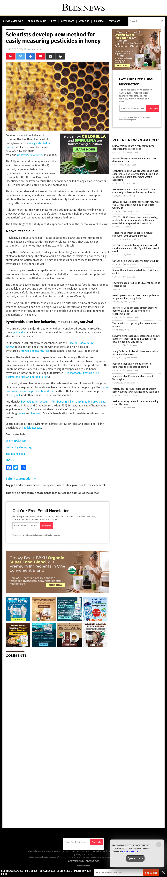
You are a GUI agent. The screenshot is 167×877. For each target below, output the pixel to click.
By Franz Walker (130, 264)
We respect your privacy (66, 857)
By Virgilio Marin (130, 345)
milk (18, 395)
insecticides (63, 485)
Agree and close (135, 858)
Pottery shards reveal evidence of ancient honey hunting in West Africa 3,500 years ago (135, 390)
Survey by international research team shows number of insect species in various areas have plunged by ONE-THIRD (136, 339)
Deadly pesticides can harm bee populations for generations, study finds (135, 297)
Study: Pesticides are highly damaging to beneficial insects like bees (133, 147)
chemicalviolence (12, 21)
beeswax (36, 413)
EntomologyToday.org (19, 447)
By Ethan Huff (129, 255)
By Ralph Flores (131, 330)
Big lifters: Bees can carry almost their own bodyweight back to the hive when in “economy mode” (135, 311)
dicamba (99, 21)
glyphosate (67, 21)
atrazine (84, 21)
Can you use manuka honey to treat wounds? (135, 261)
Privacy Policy (83, 866)
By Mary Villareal (131, 152)
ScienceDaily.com (16, 440)
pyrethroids (79, 485)
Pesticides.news (31, 427)
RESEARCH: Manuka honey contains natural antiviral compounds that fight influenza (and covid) (135, 248)
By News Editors (130, 183)
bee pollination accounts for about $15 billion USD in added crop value (63, 401)
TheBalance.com (16, 453)
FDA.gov (10, 460)
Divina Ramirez (32, 49)
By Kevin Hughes (130, 196)
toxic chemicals (97, 485)
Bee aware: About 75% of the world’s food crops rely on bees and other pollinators (134, 191)
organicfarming (37, 21)
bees (53, 21)
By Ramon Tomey (131, 211)
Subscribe (151, 872)
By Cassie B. (129, 289)
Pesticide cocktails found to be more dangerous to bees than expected (131, 365)
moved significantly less (35, 350)
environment (32, 485)
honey (21, 413)
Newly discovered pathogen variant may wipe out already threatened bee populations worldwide (136, 205)
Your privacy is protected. (22, 535)
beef (11, 395)
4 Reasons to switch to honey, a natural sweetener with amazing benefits (132, 234)
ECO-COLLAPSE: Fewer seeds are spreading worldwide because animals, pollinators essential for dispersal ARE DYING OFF (135, 220)
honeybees (48, 485)
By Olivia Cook (130, 165)
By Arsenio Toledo (131, 227)
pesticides (114, 21)
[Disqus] (57, 701)
